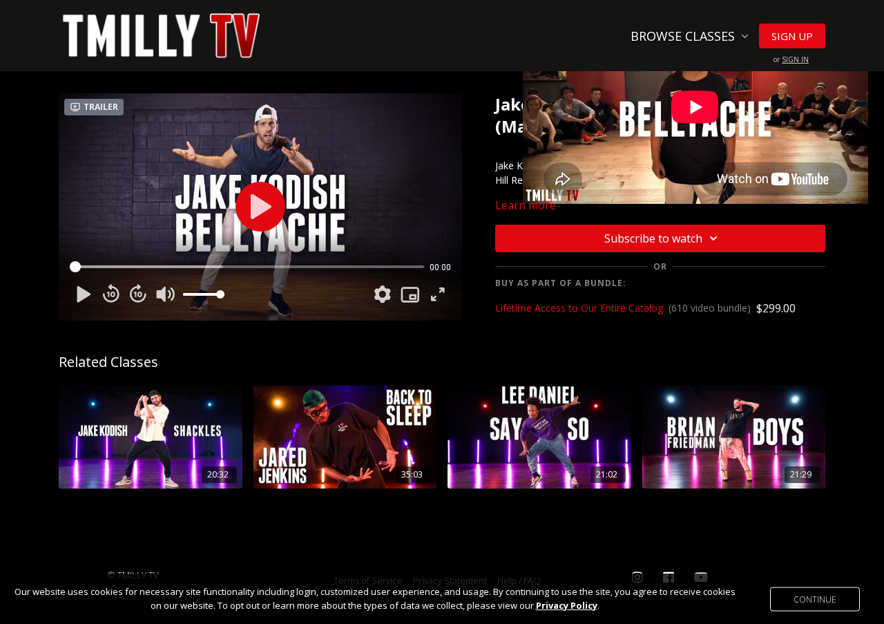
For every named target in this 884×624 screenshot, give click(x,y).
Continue (815, 599)
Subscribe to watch (653, 238)
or (791, 59)
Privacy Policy (566, 605)
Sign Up (792, 36)
